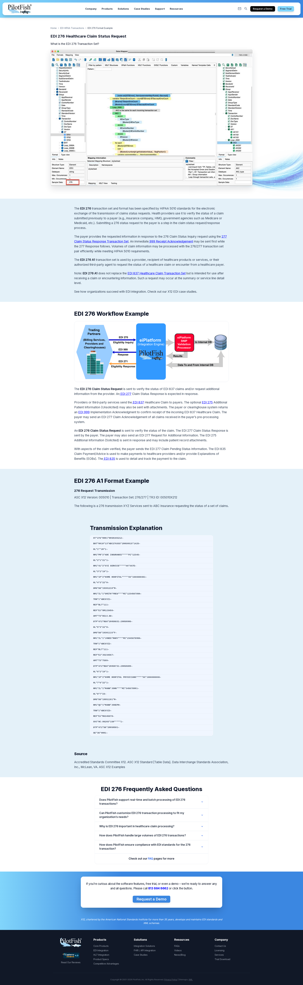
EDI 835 (109, 459)
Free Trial (285, 8)
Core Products (101, 946)
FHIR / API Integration (145, 950)
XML (191, 979)
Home (53, 28)
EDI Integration (100, 950)
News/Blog (180, 954)
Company (91, 8)
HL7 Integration (101, 954)
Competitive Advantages (106, 963)
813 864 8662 (158, 888)
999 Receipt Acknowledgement (171, 241)
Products (107, 8)
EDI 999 (84, 412)
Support (160, 8)
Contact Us (220, 946)
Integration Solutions (144, 946)
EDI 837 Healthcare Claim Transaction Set (157, 273)
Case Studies (142, 8)
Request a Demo (263, 8)
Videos (178, 950)
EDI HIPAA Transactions (72, 28)
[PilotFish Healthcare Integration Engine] (20, 9)
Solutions (123, 8)
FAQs (177, 946)
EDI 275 (207, 402)
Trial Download (222, 959)
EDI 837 (138, 402)
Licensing (219, 950)
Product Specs (101, 959)
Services (219, 954)
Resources (176, 8)
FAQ (150, 858)
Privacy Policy (170, 979)
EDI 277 (125, 394)
